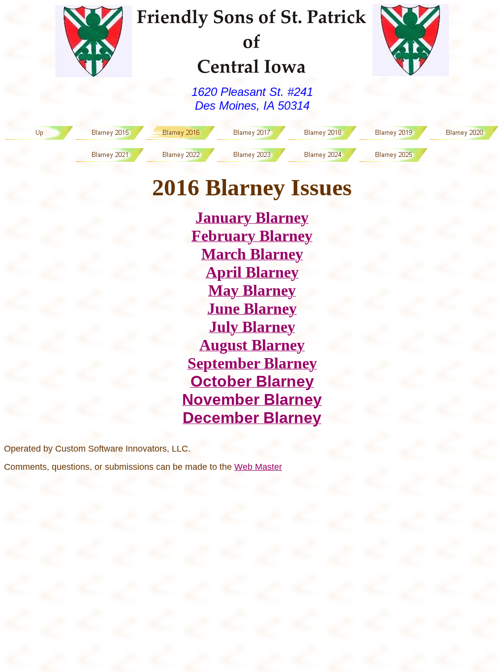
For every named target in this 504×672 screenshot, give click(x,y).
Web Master (258, 467)
